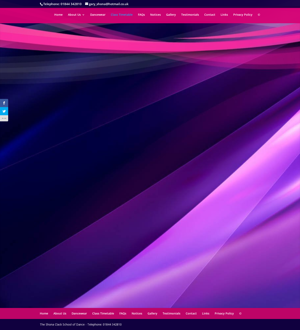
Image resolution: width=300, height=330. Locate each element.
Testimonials (190, 15)
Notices (155, 15)
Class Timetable (122, 15)
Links (224, 15)
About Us (74, 15)
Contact (209, 15)
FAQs (141, 15)
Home (58, 15)
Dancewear (98, 15)
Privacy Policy (242, 15)
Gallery (171, 15)
